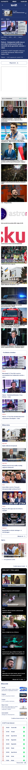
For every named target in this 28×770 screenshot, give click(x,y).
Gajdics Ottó (4, 37)
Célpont (4, 694)
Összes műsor (20, 762)
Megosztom (13, 63)
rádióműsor (3, 39)
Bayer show (5, 705)
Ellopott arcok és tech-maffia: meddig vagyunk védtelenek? (12, 466)
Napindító (4, 443)
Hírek (3, 484)
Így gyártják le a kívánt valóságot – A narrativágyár (12, 531)
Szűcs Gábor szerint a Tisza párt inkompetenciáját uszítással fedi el (11, 488)
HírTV (15, 37)
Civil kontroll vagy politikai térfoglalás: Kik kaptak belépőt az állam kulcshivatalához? (13, 652)
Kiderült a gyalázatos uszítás (8, 559)
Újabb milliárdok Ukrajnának (20, 12)
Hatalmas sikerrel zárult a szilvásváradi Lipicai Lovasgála (12, 611)
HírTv (2, 19)
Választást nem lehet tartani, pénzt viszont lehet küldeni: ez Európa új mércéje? (13, 674)
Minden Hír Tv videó (18, 679)
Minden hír (20, 536)
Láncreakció (5, 713)
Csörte (3, 506)
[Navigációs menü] (2, 5)
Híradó (3, 687)
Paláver (7, 19)
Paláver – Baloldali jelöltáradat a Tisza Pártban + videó (12, 396)
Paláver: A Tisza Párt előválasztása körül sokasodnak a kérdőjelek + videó (13, 417)
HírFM (10, 37)
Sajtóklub (4, 528)
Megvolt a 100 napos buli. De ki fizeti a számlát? (12, 509)
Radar (12, 748)
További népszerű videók (19, 566)
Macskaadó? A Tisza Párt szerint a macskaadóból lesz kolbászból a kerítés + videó (13, 375)
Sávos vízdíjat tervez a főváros (10, 632)
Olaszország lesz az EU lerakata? (11, 590)
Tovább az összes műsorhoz (18, 718)
